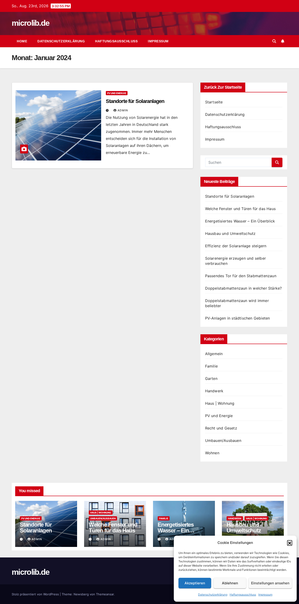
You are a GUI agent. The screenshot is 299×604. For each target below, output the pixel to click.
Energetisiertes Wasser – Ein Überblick (240, 221)
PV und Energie (116, 93)
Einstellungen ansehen (270, 583)
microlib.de (30, 22)
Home (22, 41)
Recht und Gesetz (221, 428)
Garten (211, 378)
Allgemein (214, 353)
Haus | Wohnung (220, 403)
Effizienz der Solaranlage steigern (236, 246)
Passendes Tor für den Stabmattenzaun (240, 275)
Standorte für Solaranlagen (135, 101)
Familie (211, 366)
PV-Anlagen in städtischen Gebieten (237, 318)
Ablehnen (230, 583)
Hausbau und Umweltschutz (230, 233)
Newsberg (81, 594)
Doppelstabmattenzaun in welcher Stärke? (243, 288)
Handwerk (214, 391)
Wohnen (212, 453)
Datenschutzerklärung (212, 594)
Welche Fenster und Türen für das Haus (240, 208)
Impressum (265, 594)
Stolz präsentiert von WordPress (36, 594)
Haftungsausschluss (243, 594)
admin (122, 110)
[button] (289, 542)
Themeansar (105, 594)
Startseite (214, 102)
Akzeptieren (195, 583)
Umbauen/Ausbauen (223, 440)
